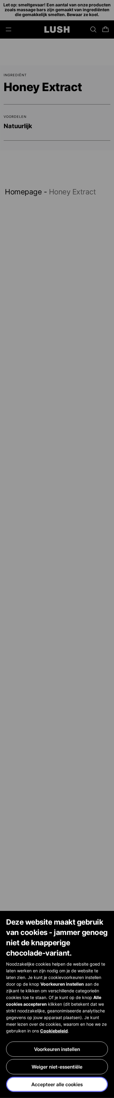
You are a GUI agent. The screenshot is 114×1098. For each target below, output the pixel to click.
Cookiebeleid (54, 1030)
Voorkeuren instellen (57, 1049)
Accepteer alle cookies (57, 1084)
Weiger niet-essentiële (57, 1067)
